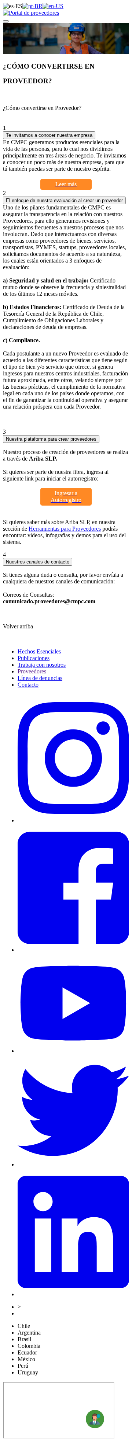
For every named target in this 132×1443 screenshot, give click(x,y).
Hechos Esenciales (39, 651)
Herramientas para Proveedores (65, 528)
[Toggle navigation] (6, 21)
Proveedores (32, 671)
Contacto (28, 684)
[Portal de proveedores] (31, 13)
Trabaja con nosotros (42, 665)
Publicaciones (34, 658)
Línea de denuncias (40, 678)
